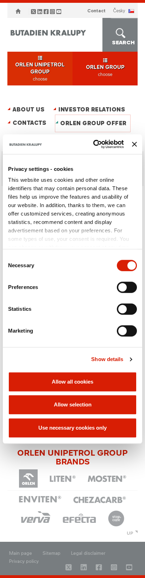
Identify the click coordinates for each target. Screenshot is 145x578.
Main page (20, 553)
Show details (107, 359)
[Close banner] (134, 144)
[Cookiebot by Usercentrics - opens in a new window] (94, 144)
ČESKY (119, 10)
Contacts (29, 123)
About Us (28, 109)
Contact (96, 10)
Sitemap (52, 553)
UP (130, 533)
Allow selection (73, 404)
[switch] (127, 287)
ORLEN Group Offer (93, 123)
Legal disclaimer (88, 553)
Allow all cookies (72, 382)
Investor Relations (91, 109)
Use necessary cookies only (72, 428)
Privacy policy (24, 561)
